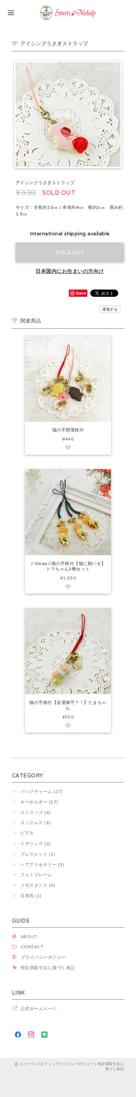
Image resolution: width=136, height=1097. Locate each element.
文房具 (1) (30, 895)
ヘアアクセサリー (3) (42, 864)
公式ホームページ (39, 1008)
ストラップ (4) (35, 812)
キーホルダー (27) (39, 802)
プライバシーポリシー (43, 957)
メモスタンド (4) (37, 885)
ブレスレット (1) (37, 854)
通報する (110, 309)
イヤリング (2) (35, 843)
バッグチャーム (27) (41, 791)
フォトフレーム (36, 874)
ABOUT (29, 936)
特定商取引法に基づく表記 (48, 967)
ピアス (27, 833)
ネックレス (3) (35, 822)
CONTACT (32, 946)
